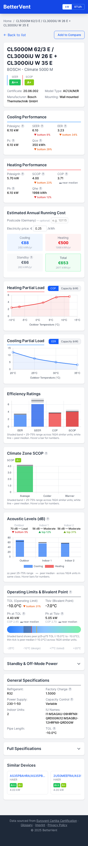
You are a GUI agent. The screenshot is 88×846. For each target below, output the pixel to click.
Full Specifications (24, 748)
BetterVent (17, 7)
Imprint (40, 825)
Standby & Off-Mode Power (32, 663)
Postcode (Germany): (28, 220)
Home (7, 21)
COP (53, 288)
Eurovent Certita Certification (57, 820)
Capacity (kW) (69, 288)
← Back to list (14, 35)
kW (67, 6)
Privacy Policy (57, 825)
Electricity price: (18, 228)
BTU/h (78, 6)
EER (53, 341)
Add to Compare (69, 35)
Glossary (27, 825)
